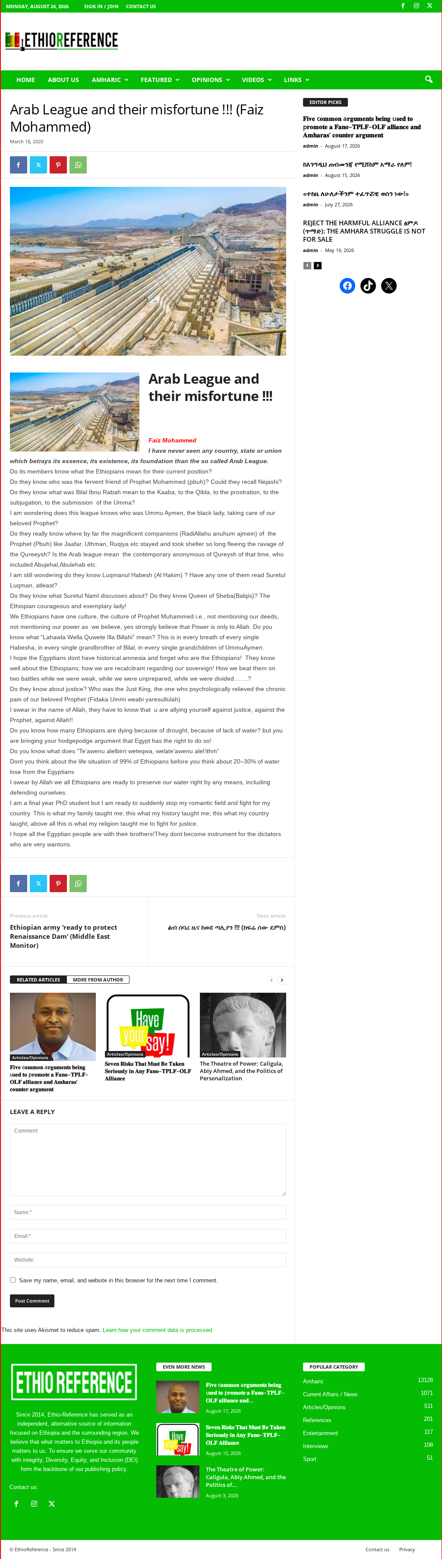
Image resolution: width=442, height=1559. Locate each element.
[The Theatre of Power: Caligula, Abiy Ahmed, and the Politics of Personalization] (243, 1025)
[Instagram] (416, 6)
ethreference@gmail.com (71, 1487)
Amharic (106, 80)
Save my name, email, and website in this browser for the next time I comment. (118, 1280)
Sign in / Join (101, 6)
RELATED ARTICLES (38, 979)
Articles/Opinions (30, 1057)
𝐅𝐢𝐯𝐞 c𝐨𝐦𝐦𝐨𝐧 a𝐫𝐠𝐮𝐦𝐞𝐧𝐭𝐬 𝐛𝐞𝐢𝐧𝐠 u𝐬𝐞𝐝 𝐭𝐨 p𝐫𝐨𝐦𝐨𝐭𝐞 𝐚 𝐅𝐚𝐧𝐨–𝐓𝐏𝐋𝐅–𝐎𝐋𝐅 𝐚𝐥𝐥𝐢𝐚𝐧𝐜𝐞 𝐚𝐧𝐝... (245, 1392)
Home (25, 80)
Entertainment (320, 1433)
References (317, 1420)
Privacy (407, 1549)
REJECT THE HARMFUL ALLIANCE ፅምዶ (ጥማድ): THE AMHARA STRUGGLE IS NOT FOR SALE (364, 230)
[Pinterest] (58, 165)
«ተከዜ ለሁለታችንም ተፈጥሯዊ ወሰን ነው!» (356, 193)
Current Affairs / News (330, 1394)
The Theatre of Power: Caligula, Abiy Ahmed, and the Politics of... (246, 1477)
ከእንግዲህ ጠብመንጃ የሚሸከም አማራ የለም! (357, 164)
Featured (156, 80)
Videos (253, 80)
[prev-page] (271, 980)
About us (63, 80)
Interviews (315, 1446)
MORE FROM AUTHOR (98, 979)
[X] (430, 6)
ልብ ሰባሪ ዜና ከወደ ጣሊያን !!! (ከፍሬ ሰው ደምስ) (227, 927)
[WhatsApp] (78, 165)
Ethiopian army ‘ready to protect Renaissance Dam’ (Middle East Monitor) (63, 936)
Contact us (141, 6)
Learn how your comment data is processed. (158, 1330)
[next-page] (282, 980)
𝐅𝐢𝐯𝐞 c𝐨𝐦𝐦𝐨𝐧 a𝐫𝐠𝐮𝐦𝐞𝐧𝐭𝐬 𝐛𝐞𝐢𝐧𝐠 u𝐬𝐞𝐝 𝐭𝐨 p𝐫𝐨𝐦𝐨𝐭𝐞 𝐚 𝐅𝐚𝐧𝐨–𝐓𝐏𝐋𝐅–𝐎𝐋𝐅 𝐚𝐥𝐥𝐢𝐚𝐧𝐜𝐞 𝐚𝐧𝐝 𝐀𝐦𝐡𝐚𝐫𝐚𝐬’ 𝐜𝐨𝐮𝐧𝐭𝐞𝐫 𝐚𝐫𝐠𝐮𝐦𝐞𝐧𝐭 (49, 1078)
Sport (309, 1459)
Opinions (207, 80)
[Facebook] (403, 6)
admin (310, 145)
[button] (428, 79)
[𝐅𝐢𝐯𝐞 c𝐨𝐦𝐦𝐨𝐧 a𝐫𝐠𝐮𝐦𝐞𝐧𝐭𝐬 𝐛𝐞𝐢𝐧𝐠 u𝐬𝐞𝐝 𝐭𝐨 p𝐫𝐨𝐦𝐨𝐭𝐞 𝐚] (53, 1027)
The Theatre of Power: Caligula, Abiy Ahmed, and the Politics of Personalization (241, 1071)
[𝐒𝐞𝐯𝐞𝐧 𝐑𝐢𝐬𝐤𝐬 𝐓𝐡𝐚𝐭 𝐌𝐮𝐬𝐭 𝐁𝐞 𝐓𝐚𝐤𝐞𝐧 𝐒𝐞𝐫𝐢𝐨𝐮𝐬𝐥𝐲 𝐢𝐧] (148, 1025)
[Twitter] (38, 165)
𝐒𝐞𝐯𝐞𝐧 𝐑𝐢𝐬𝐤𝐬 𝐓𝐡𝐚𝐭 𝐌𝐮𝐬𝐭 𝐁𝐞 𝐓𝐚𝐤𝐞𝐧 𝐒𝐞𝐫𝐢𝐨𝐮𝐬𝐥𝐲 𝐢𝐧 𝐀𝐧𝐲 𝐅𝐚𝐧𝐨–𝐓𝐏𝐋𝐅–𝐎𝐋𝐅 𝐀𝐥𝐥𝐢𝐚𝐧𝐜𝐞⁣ (148, 1071)
